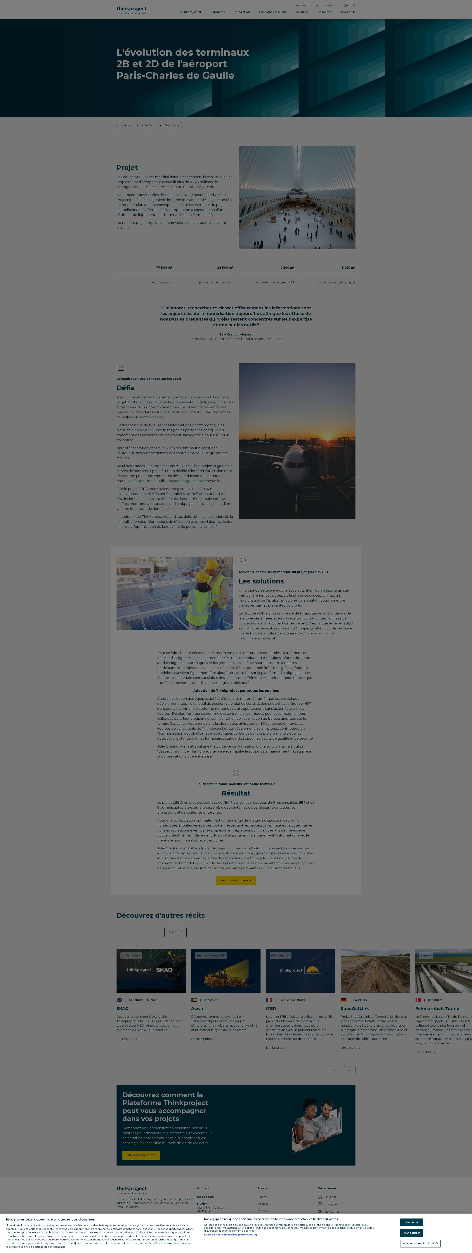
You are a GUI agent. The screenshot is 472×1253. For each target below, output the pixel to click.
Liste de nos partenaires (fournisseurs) (230, 1234)
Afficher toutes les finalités (420, 1243)
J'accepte (411, 1222)
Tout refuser (411, 1232)
